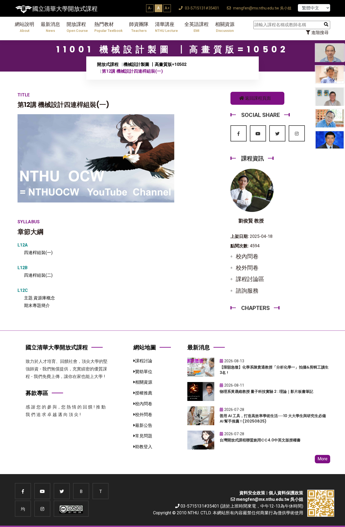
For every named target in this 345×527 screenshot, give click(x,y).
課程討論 (143, 360)
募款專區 (37, 393)
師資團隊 (139, 27)
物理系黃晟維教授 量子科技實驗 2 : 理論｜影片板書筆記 (266, 391)
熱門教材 (108, 27)
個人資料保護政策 (286, 492)
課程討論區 (250, 279)
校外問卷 (247, 268)
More (322, 458)
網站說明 (24, 27)
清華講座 (166, 27)
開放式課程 (108, 64)
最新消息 (50, 27)
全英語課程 (196, 27)
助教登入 (143, 446)
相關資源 (224, 27)
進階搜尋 (319, 32)
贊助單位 (143, 371)
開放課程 (77, 27)
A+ (167, 8)
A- (150, 8)
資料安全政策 (252, 492)
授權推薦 (143, 393)
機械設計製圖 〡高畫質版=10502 (155, 64)
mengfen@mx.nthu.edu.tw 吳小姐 (261, 8)
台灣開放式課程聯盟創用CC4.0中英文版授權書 (260, 440)
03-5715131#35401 (201, 8)
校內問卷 (247, 256)
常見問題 (143, 435)
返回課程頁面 (257, 98)
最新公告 (143, 425)
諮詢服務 (247, 291)
